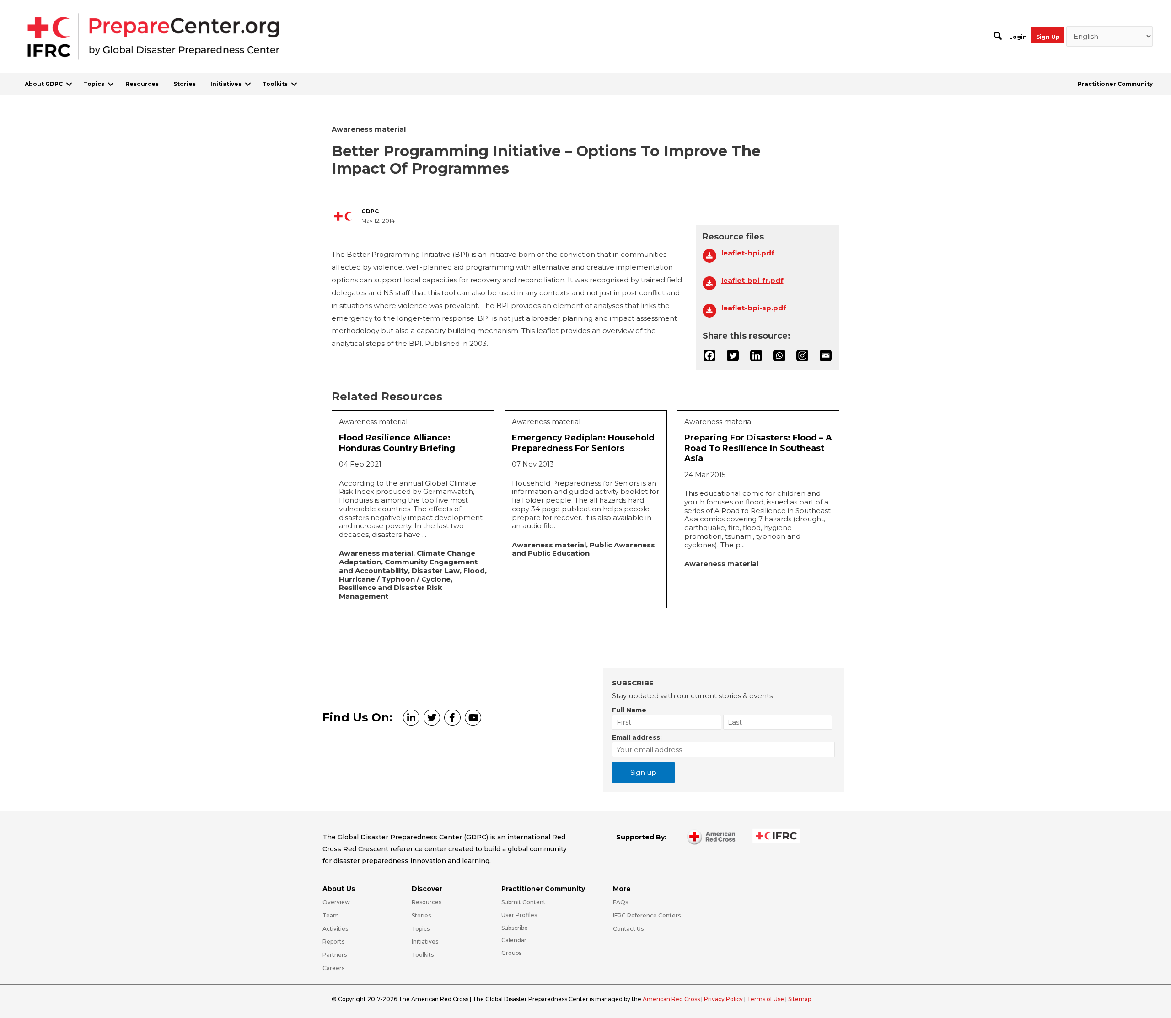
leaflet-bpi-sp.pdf (753, 308)
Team (330, 915)
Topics (94, 83)
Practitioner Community (1115, 83)
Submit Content (523, 902)
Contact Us (628, 928)
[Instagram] (802, 355)
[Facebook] (709, 355)
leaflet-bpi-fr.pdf (752, 280)
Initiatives (226, 83)
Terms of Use (765, 999)
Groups (511, 952)
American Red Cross (672, 999)
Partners (334, 954)
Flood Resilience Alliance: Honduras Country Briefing (397, 443)
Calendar (513, 940)
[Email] (826, 355)
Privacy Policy (724, 999)
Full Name (629, 710)
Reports (333, 941)
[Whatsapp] (779, 355)
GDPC (370, 211)
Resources (142, 83)
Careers (333, 968)
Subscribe (514, 927)
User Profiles (519, 915)
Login (1018, 36)
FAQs (620, 902)
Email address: (637, 737)
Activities (335, 928)
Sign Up (1048, 36)
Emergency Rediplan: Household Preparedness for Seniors (583, 443)
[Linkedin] (756, 355)
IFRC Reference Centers (647, 915)
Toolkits (275, 83)
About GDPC (44, 83)
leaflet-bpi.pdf (747, 253)
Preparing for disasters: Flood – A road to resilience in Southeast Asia (758, 448)
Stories (184, 83)
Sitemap (799, 999)
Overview (336, 902)
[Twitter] (733, 355)
